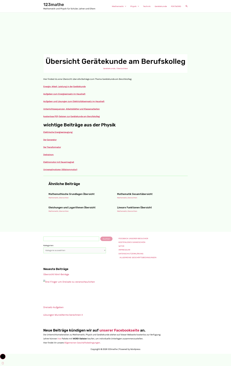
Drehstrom (48, 154)
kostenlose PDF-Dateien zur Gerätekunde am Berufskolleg (71, 116)
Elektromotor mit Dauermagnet (58, 162)
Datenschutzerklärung (131, 253)
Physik (133, 6)
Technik (147, 6)
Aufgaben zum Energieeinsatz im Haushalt (64, 94)
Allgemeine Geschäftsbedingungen (138, 257)
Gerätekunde (161, 6)
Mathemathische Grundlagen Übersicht (71, 194)
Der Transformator (52, 147)
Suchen (106, 239)
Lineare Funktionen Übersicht (134, 207)
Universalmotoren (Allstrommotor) (60, 169)
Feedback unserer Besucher (133, 238)
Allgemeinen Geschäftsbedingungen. (82, 342)
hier (59, 338)
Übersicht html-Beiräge (56, 274)
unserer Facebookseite (119, 330)
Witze (121, 246)
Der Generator (50, 139)
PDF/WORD (176, 6)
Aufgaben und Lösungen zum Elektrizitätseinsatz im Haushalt (73, 101)
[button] (125, 6)
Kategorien (48, 245)
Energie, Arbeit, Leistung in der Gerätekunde (64, 86)
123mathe (53, 4)
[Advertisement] (115, 30)
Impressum (124, 249)
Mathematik (118, 6)
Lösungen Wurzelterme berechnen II (63, 314)
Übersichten (122, 68)
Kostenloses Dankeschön (132, 242)
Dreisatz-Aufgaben (53, 307)
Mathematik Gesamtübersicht (135, 194)
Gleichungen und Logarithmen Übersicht (72, 207)
